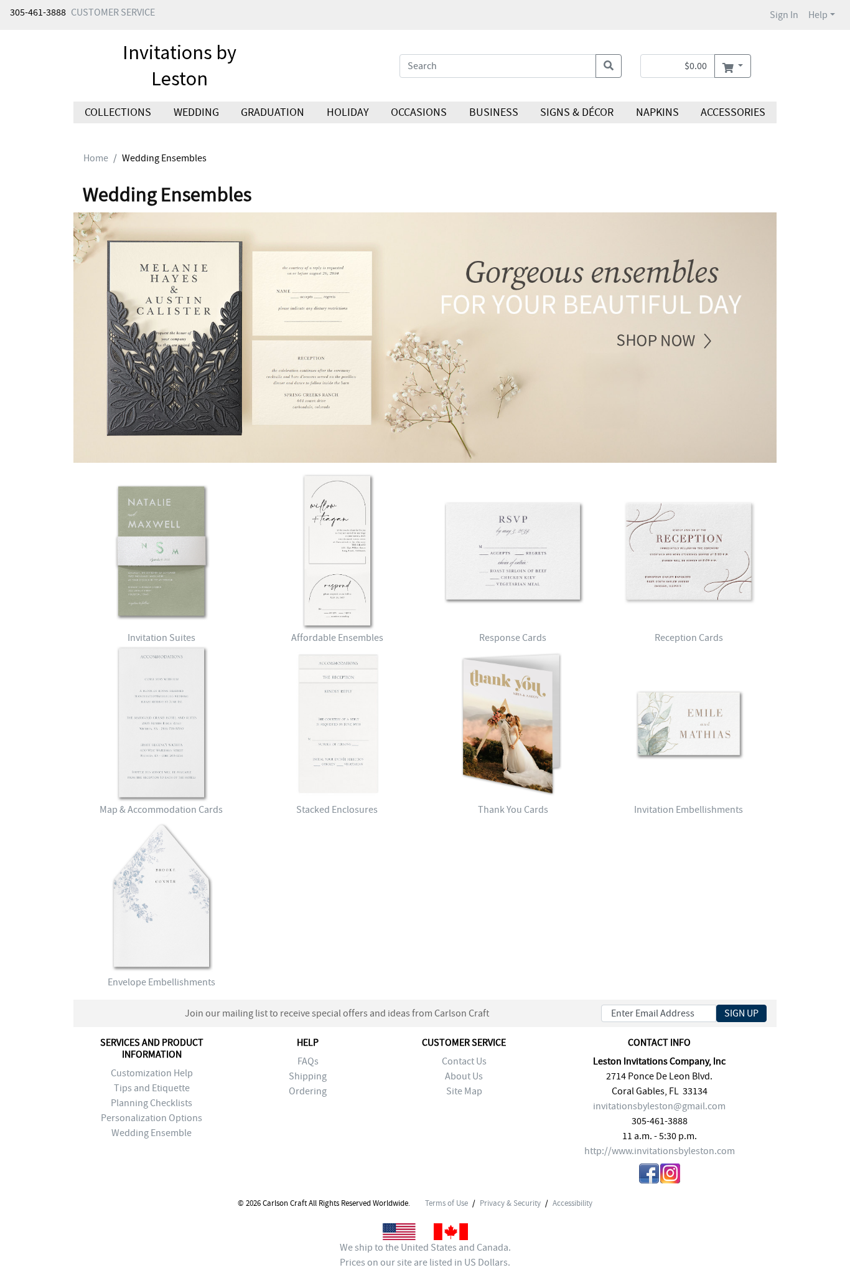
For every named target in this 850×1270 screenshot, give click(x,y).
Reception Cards (689, 638)
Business (493, 112)
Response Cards (512, 638)
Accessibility (572, 1203)
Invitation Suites (161, 638)
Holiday (347, 112)
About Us (464, 1076)
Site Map (464, 1091)
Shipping (308, 1076)
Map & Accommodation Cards (161, 809)
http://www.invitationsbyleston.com (659, 1151)
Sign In (784, 15)
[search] (608, 66)
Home (95, 158)
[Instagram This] (670, 1175)
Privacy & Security (510, 1203)
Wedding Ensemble (151, 1133)
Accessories (733, 112)
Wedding (195, 112)
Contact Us (464, 1061)
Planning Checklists (151, 1103)
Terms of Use (446, 1203)
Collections (118, 112)
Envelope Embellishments (161, 982)
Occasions (419, 112)
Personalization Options (151, 1118)
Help (818, 15)
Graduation (272, 112)
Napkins (657, 112)
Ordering (308, 1091)
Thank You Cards (513, 809)
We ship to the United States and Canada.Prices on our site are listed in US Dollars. (425, 1255)
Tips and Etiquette (152, 1088)
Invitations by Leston (179, 65)
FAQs (308, 1061)
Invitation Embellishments (688, 809)
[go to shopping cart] (732, 66)
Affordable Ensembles (337, 638)
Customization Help (152, 1073)
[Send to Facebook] (649, 1175)
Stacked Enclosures (337, 809)
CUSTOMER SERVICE (113, 12)
